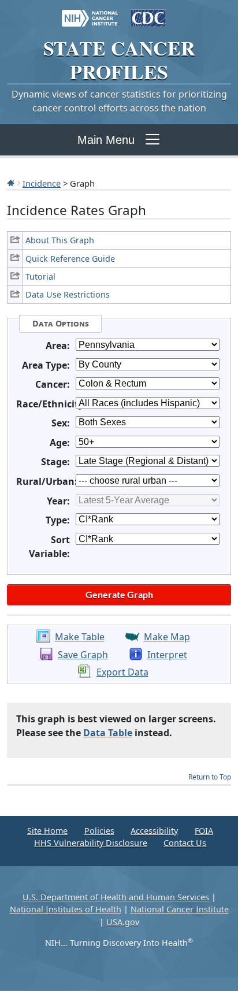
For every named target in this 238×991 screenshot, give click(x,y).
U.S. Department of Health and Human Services (116, 897)
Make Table (80, 636)
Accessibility (154, 830)
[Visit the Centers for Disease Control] (148, 12)
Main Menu (106, 139)
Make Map (167, 636)
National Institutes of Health (65, 909)
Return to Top (209, 777)
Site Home (47, 830)
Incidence (42, 183)
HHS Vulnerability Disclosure (90, 842)
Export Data (122, 672)
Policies (99, 830)
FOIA (204, 830)
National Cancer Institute (180, 909)
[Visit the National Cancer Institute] (90, 12)
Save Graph (83, 654)
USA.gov (122, 921)
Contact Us (184, 842)
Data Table (107, 732)
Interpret (167, 654)
